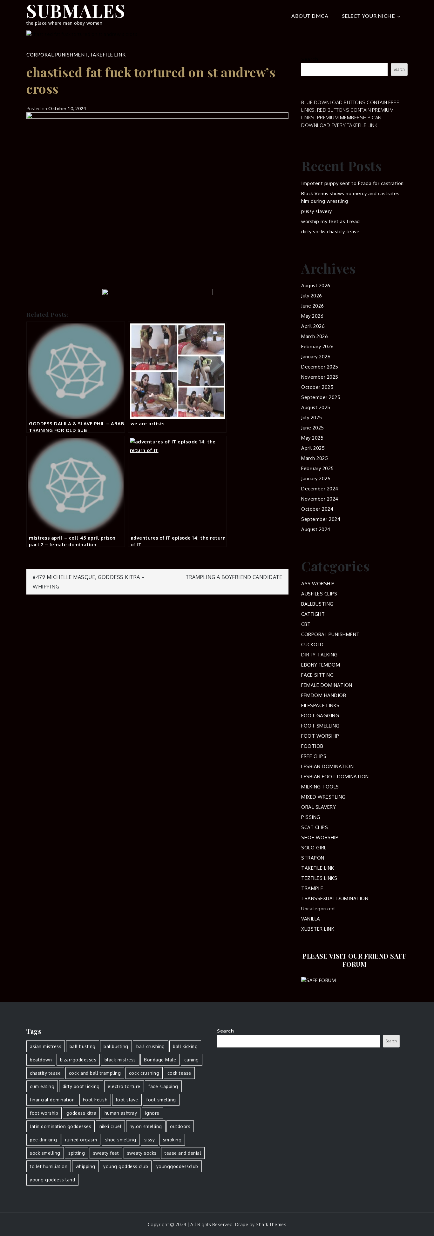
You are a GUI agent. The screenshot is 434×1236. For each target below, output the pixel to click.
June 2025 (312, 428)
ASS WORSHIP (318, 584)
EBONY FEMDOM (320, 665)
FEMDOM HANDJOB (323, 695)
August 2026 (315, 285)
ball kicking (185, 1046)
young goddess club (125, 1166)
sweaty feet (106, 1153)
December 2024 (319, 489)
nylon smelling (146, 1126)
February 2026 (317, 346)
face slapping (163, 1086)
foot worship (44, 1113)
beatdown (41, 1059)
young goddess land (52, 1179)
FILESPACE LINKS (320, 705)
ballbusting (116, 1046)
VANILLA (310, 919)
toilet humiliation (48, 1166)
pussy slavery (316, 211)
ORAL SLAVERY (318, 807)
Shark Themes (271, 1224)
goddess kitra (81, 1113)
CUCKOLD (312, 644)
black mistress (120, 1059)
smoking (172, 1139)
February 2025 (317, 468)
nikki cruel (110, 1126)
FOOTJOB (312, 746)
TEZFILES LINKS (319, 878)
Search (309, 59)
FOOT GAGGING (320, 716)
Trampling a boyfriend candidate (234, 577)
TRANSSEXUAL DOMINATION (334, 898)
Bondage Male (160, 1059)
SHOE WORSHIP (319, 837)
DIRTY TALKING (319, 655)
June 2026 (312, 306)
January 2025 (315, 478)
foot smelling (161, 1099)
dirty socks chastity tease (330, 232)
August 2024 (315, 529)
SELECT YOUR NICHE (368, 16)
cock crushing (144, 1073)
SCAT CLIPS (314, 827)
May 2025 (312, 438)
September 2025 (320, 397)
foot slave (127, 1099)
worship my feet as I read (330, 221)
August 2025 (315, 407)
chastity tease (45, 1073)
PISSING (310, 817)
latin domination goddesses (60, 1126)
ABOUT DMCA (309, 16)
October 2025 (317, 387)
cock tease (179, 1073)
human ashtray (121, 1113)
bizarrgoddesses (78, 1059)
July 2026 (311, 296)
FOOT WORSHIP (320, 736)
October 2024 (317, 509)
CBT (306, 624)
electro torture (124, 1086)
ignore (152, 1113)
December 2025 (319, 367)
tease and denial (183, 1153)
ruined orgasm (81, 1139)
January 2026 (315, 357)
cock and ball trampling (95, 1073)
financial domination (52, 1099)
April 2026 (313, 326)
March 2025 (314, 458)
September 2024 (320, 519)
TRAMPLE (312, 888)
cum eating (42, 1086)
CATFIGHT (313, 614)
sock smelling (45, 1153)
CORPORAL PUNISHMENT (57, 54)
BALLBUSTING (317, 604)
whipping (85, 1166)
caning (191, 1059)
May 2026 (312, 316)
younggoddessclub (177, 1166)
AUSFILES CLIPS (319, 594)
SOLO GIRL (314, 848)
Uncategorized (318, 909)
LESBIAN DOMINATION (327, 766)
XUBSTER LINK (317, 929)
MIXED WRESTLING (323, 797)
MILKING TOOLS (320, 787)
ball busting (83, 1046)
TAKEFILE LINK (108, 54)
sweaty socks (142, 1153)
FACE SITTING (317, 675)
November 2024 (319, 499)
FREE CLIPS (313, 756)
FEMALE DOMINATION (326, 685)
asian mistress (45, 1046)
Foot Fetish (95, 1099)
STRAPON (312, 858)
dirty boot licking (81, 1086)
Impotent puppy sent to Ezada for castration (352, 183)
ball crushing (150, 1046)
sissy (149, 1139)
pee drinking (43, 1139)
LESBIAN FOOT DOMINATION (335, 777)
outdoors (180, 1126)
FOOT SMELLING (320, 726)
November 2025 (319, 377)
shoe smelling (120, 1139)
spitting (76, 1153)
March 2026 (314, 336)
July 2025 (311, 418)
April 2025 (313, 448)
